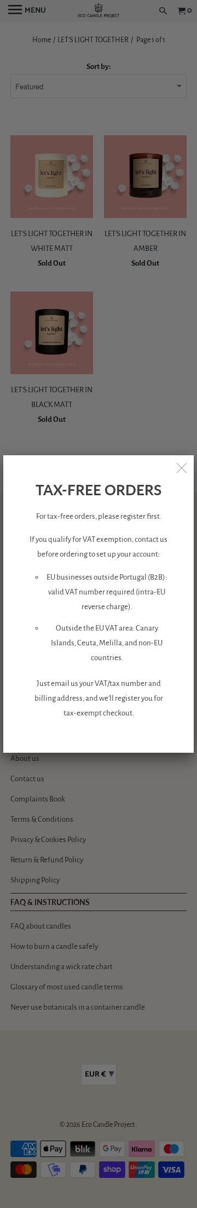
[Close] (182, 467)
